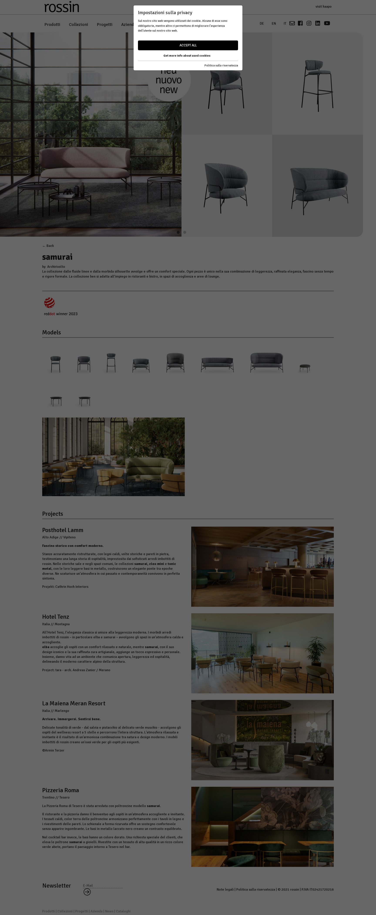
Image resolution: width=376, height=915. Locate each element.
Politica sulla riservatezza (221, 65)
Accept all (188, 45)
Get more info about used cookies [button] (186, 55)
